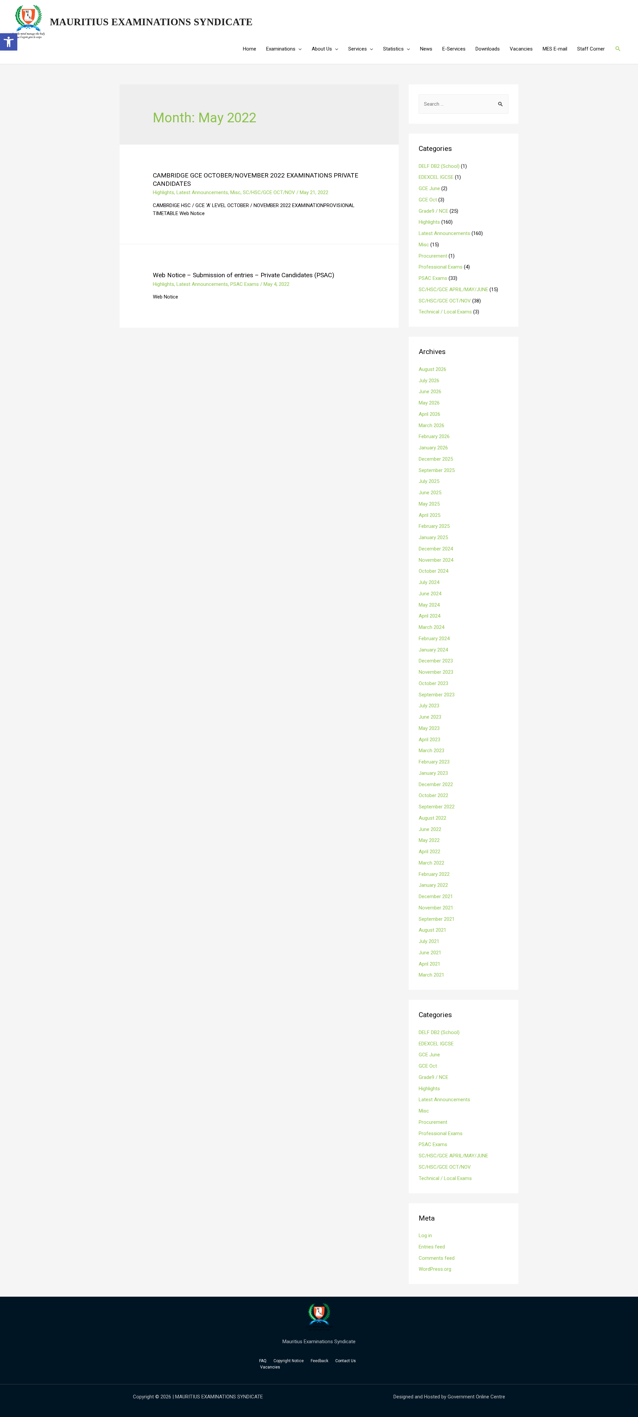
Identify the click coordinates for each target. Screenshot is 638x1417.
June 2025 (430, 493)
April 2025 (429, 515)
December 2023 (436, 661)
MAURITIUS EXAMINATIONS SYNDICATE (151, 21)
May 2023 (429, 728)
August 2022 (432, 818)
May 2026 (429, 403)
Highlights (163, 192)
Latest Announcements (202, 192)
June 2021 (430, 953)
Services (357, 49)
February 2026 (434, 436)
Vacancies (521, 49)
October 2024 (433, 571)
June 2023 (430, 717)
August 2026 (432, 369)
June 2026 (430, 392)
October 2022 (433, 795)
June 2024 (430, 594)
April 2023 (429, 740)
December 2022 (436, 784)
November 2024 (436, 560)
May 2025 (429, 504)
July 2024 (429, 582)
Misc (235, 192)
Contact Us (346, 1360)
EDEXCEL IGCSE (436, 177)
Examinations (280, 49)
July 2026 (429, 381)
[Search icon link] (618, 49)
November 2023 (436, 672)
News (426, 49)
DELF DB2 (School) (439, 166)
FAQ (262, 1360)
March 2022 (431, 863)
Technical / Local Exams (445, 312)
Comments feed (437, 1258)
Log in (425, 1236)
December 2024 (436, 549)
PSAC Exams (244, 284)
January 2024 (433, 650)
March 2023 (431, 751)
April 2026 (429, 414)
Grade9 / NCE (433, 211)
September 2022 (437, 807)
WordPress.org (435, 1269)
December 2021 (436, 896)
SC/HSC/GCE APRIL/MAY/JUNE (453, 290)
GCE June (429, 188)
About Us (322, 49)
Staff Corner (591, 49)
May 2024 (429, 605)
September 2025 (437, 470)
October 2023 (433, 683)
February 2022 (434, 874)
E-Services (454, 49)
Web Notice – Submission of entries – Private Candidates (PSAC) (243, 275)
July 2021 (429, 941)
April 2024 (429, 616)
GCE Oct (428, 200)
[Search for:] (463, 104)
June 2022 (430, 829)
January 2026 (433, 448)
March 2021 (431, 975)
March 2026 (431, 425)
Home (249, 49)
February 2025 (434, 526)
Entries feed (432, 1247)
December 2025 (436, 459)
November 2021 (436, 908)
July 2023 (429, 706)
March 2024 (431, 627)
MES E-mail (555, 49)
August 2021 (432, 930)
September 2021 (437, 919)
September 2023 (437, 695)
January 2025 (433, 537)
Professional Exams (441, 267)
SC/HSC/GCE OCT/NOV (269, 192)
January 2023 (433, 773)
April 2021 (429, 964)
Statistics (393, 49)
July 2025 (429, 481)
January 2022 (433, 885)
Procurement (433, 256)
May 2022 (429, 840)
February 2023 (434, 762)
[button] (8, 42)
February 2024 (434, 639)
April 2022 (429, 852)
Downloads (488, 49)
